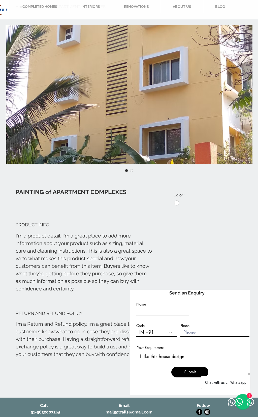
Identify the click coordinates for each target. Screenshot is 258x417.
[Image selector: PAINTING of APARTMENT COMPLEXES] (126, 170)
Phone (184, 325)
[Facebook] (199, 412)
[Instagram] (207, 412)
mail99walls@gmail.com (129, 412)
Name (141, 304)
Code (140, 325)
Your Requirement (150, 347)
